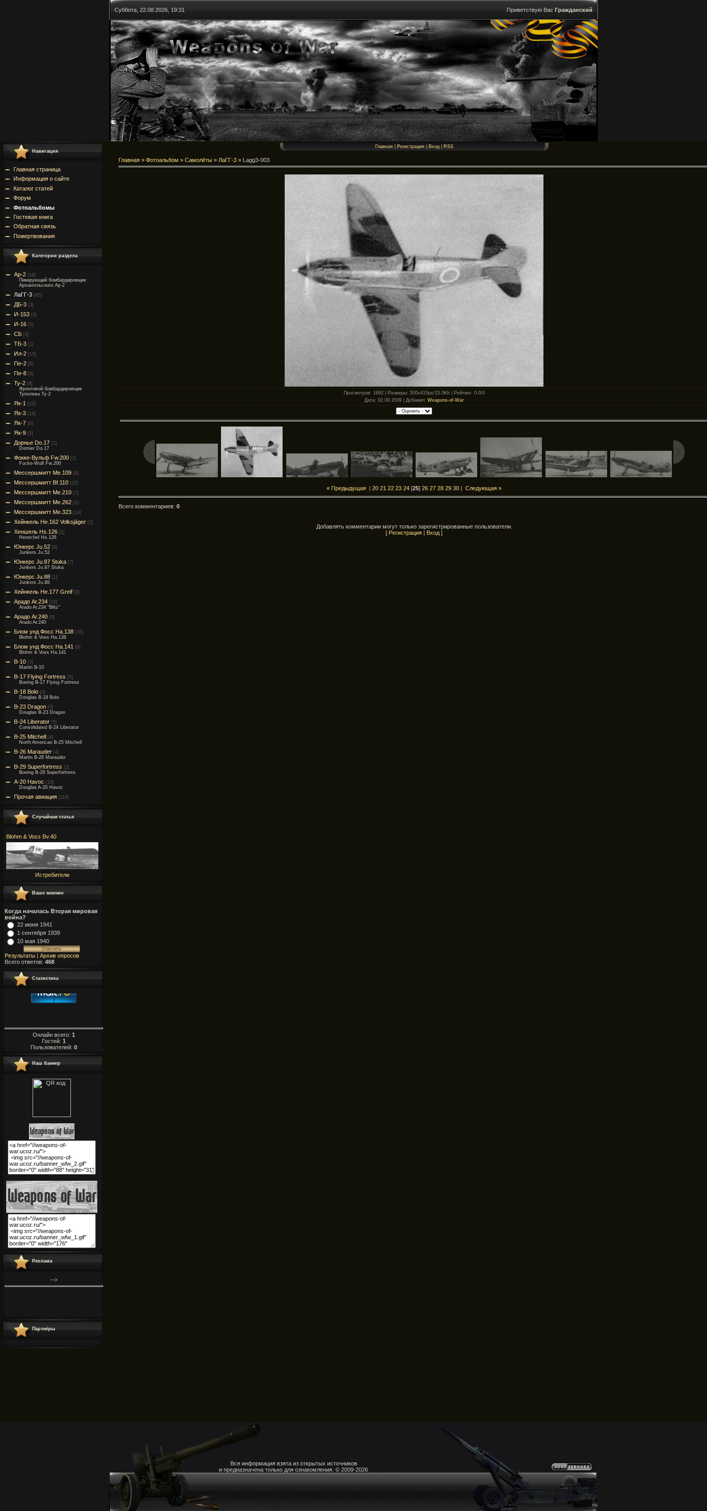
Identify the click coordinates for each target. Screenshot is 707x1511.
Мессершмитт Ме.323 (42, 512)
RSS (448, 146)
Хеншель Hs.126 (35, 532)
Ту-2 (19, 383)
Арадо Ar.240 (31, 616)
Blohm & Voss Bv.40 (31, 836)
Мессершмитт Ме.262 (42, 502)
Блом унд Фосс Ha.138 (43, 631)
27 (433, 488)
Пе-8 (20, 373)
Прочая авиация (35, 797)
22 (391, 488)
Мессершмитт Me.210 (42, 492)
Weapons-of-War (446, 400)
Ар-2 (20, 274)
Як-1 (20, 403)
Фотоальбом (162, 160)
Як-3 (20, 413)
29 (448, 488)
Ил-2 (20, 353)
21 (383, 488)
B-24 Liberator (32, 721)
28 (440, 488)
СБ (18, 334)
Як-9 (20, 433)
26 (425, 488)
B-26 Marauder (33, 752)
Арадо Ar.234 (31, 601)
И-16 (20, 324)
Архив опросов (59, 955)
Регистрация (410, 146)
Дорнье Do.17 (32, 442)
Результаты (20, 955)
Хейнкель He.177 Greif (43, 592)
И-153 (22, 314)
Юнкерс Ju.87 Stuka (40, 562)
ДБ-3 (20, 304)
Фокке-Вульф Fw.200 (41, 457)
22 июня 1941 (34, 924)
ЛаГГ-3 (23, 294)
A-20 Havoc (29, 782)
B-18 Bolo (26, 691)
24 (406, 488)
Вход (434, 146)
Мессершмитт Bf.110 (41, 482)
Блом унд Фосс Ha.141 (43, 646)
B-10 (20, 661)
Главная (384, 146)
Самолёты (198, 160)
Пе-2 (20, 363)
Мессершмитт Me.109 (42, 473)
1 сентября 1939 (38, 933)
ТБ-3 (20, 344)
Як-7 (20, 423)
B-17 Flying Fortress (40, 676)
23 (398, 488)
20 (375, 488)
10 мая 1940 (33, 941)
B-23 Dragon (30, 706)
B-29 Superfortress (38, 767)
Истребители (52, 875)
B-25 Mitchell (30, 737)
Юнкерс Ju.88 (32, 577)
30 (456, 488)
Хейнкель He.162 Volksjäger (50, 522)
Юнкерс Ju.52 (32, 547)
